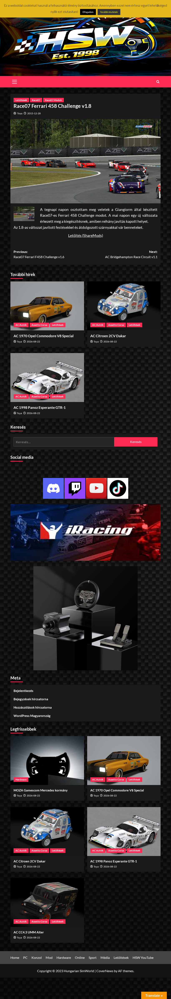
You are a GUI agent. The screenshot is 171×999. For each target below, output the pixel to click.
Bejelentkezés (23, 691)
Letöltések (21, 100)
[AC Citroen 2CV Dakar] (124, 305)
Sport (93, 957)
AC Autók (21, 324)
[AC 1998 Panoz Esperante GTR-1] (47, 377)
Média (105, 957)
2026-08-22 (33, 341)
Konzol (36, 957)
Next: (131, 254)
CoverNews (104, 971)
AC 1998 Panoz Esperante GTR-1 (40, 407)
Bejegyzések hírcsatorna (31, 699)
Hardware (20, 779)
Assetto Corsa (39, 324)
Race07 (36, 100)
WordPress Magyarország (32, 716)
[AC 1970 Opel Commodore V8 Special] (47, 305)
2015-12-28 (34, 113)
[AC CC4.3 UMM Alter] (47, 902)
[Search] (158, 81)
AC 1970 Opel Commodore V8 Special (44, 336)
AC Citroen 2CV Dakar (108, 336)
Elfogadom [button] (88, 12)
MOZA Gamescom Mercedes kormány (41, 790)
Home (14, 957)
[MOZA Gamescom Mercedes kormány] (47, 760)
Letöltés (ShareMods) (85, 235)
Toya (19, 113)
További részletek (109, 12)
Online (80, 957)
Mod (49, 957)
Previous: (39, 254)
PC (25, 957)
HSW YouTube (143, 957)
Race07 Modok (53, 100)
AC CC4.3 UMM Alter (29, 932)
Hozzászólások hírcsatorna (33, 707)
